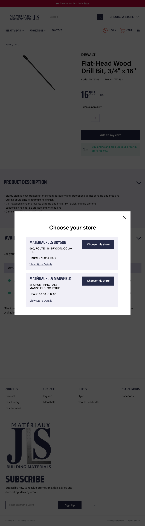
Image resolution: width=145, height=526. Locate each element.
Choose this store (98, 244)
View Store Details (41, 264)
